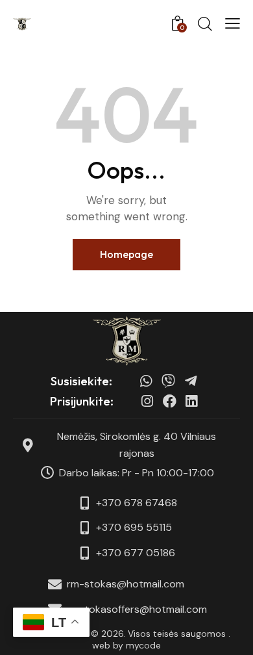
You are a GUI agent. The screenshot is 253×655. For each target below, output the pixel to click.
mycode (143, 645)
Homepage (126, 254)
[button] (232, 23)
